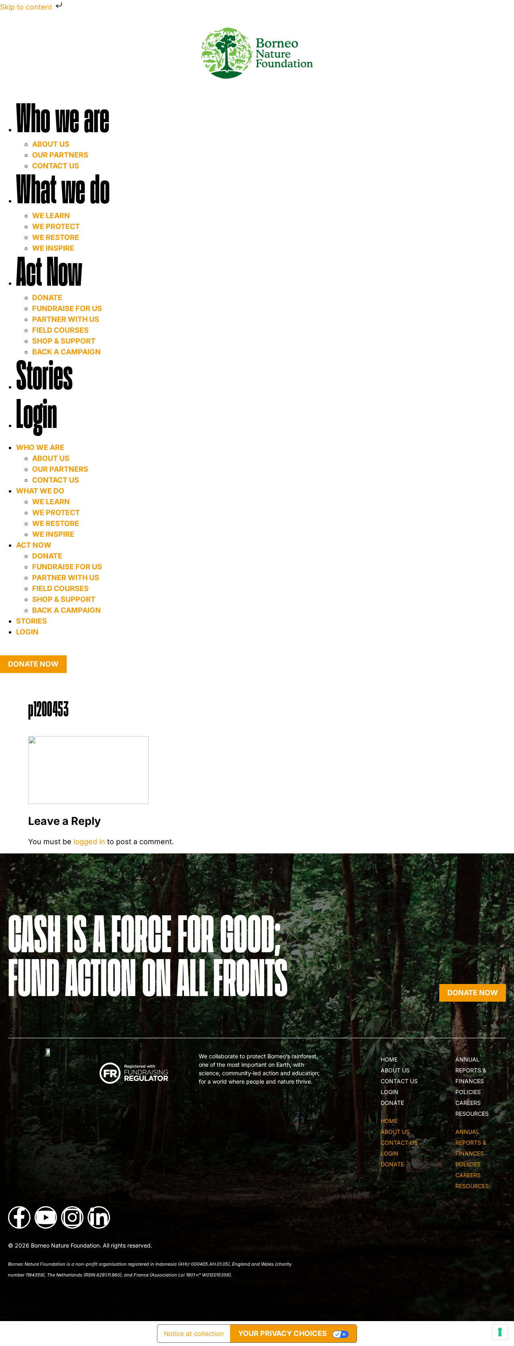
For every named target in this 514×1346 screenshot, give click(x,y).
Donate (47, 297)
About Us (50, 144)
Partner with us (65, 319)
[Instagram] (72, 1217)
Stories (44, 376)
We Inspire (53, 534)
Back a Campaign (66, 610)
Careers (468, 1102)
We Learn (51, 215)
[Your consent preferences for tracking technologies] (500, 1332)
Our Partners (60, 155)
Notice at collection (194, 1334)
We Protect (56, 226)
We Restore (55, 237)
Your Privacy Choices (282, 1333)
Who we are (62, 119)
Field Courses (60, 330)
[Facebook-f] (19, 1217)
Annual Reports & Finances (470, 1070)
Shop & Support (64, 341)
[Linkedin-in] (99, 1217)
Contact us (55, 480)
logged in (89, 841)
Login (36, 415)
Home (389, 1059)
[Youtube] (46, 1217)
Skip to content (27, 7)
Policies (468, 1091)
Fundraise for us (67, 308)
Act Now (49, 272)
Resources (472, 1113)
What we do (63, 190)
